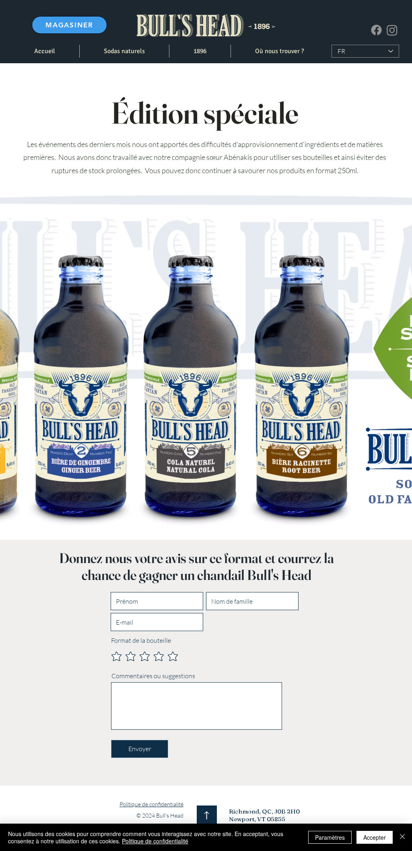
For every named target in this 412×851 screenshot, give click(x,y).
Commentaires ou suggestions (153, 676)
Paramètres (330, 837)
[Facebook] (376, 30)
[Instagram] (392, 30)
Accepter (374, 837)
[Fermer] (402, 837)
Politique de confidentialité (155, 841)
